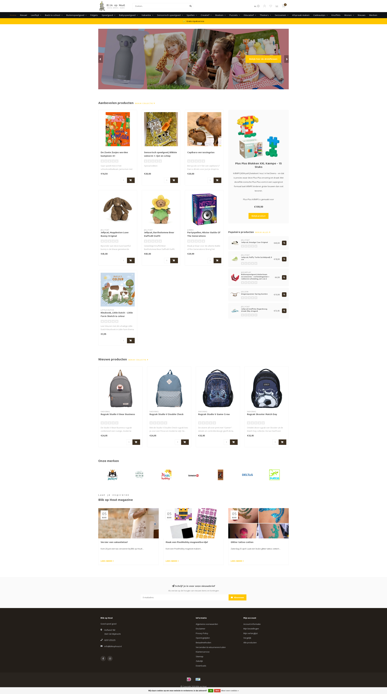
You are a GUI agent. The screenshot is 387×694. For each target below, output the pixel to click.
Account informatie (252, 624)
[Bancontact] (198, 679)
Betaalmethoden (203, 642)
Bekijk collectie (144, 103)
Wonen (348, 15)
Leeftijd (35, 15)
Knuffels (336, 15)
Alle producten (250, 642)
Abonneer (239, 597)
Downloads (201, 665)
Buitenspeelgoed (75, 15)
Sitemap (199, 656)
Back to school (52, 15)
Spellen (191, 15)
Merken (373, 15)
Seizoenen (280, 15)
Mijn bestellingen (251, 628)
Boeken (219, 15)
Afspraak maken (301, 15)
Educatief (249, 15)
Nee (217, 691)
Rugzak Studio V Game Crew (214, 414)
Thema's (264, 15)
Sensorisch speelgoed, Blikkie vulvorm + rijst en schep (160, 154)
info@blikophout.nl (113, 646)
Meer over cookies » (230, 691)
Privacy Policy (202, 633)
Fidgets (94, 15)
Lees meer (107, 561)
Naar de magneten (267, 68)
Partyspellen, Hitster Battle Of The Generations (203, 234)
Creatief (205, 15)
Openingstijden (203, 637)
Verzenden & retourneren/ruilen (211, 647)
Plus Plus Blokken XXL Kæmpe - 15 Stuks (258, 165)
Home (13, 15)
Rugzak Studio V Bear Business (118, 414)
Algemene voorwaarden (207, 624)
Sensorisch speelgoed (169, 15)
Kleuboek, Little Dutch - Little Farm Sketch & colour (117, 315)
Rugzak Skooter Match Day (262, 414)
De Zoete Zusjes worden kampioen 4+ (114, 154)
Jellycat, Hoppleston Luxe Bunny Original (114, 234)
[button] (100, 59)
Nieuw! (23, 15)
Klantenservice (203, 651)
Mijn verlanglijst (250, 633)
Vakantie (146, 15)
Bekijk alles (262, 232)
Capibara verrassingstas (201, 153)
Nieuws (362, 15)
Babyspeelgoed (127, 15)
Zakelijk (199, 661)
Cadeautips (319, 15)
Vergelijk (247, 637)
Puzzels (233, 15)
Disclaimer (200, 628)
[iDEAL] (189, 679)
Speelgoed (107, 15)
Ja (211, 691)
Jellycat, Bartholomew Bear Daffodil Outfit (159, 234)
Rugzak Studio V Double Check (167, 414)
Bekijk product (258, 215)
